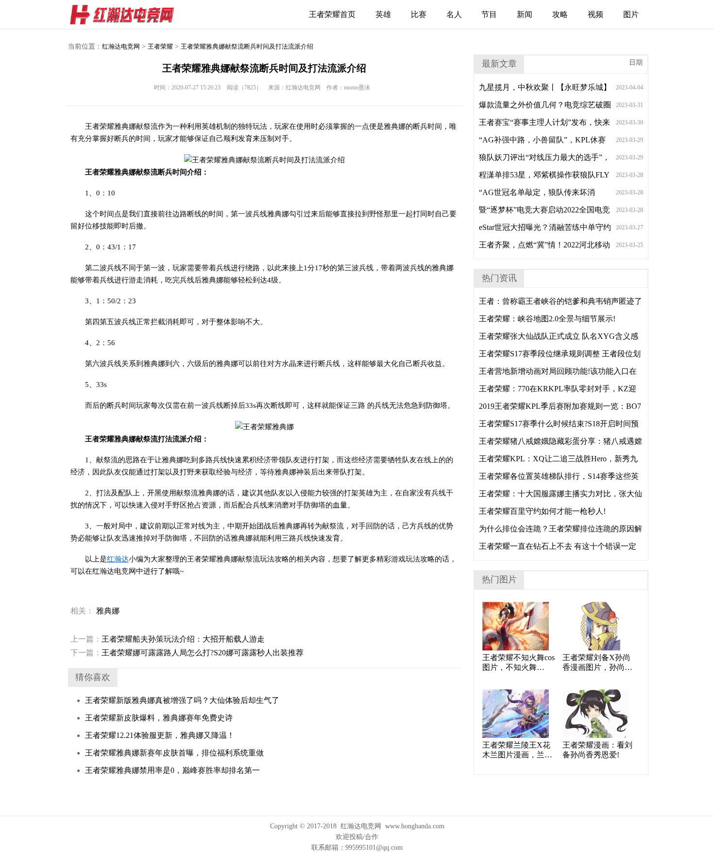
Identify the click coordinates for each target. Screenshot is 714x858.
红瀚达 (118, 559)
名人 (454, 14)
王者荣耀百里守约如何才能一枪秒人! (542, 511)
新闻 (524, 14)
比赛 (418, 14)
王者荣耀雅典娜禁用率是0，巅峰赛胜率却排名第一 (172, 770)
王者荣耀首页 (332, 14)
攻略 (560, 14)
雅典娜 (107, 611)
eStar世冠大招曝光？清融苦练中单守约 (545, 227)
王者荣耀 (160, 46)
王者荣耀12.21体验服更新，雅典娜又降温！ (160, 735)
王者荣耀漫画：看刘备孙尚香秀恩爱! (597, 750)
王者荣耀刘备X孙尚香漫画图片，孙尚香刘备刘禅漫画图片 (597, 662)
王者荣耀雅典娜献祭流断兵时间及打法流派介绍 (247, 46)
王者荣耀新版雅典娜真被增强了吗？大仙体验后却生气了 (182, 700)
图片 (631, 14)
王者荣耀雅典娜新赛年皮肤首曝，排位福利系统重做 (174, 753)
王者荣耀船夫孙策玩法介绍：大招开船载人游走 (167, 639)
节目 (489, 14)
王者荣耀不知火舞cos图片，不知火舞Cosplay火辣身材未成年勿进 (518, 662)
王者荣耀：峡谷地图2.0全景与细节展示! (547, 319)
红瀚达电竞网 (126, 14)
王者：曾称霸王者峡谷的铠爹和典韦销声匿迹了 (560, 301)
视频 (595, 14)
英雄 (383, 14)
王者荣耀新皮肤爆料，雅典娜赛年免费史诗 (159, 718)
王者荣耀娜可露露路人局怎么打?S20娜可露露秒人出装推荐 (187, 652)
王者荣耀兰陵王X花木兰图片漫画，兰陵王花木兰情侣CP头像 (518, 750)
